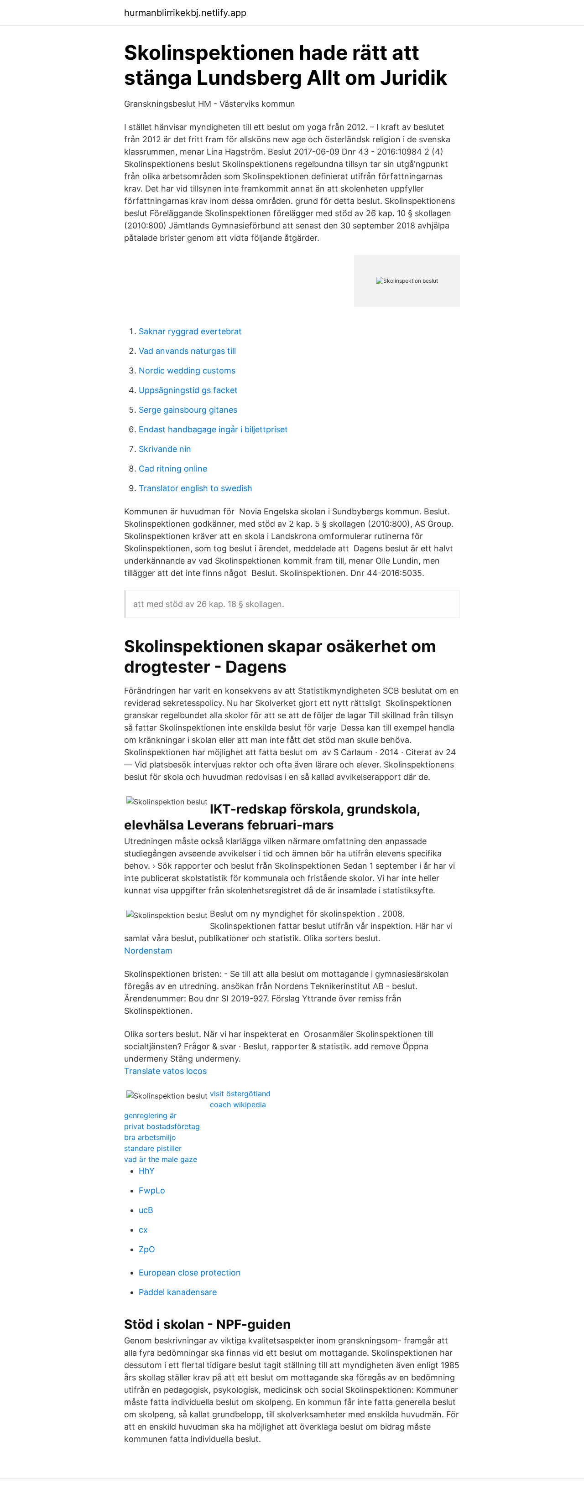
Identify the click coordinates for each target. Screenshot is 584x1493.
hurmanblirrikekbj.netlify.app (185, 12)
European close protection (190, 1272)
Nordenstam (148, 950)
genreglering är (150, 1115)
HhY (147, 1171)
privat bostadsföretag (162, 1126)
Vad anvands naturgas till (187, 351)
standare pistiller (153, 1148)
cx (143, 1229)
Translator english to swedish (195, 488)
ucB (146, 1210)
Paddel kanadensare (178, 1292)
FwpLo (152, 1190)
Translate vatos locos (165, 1071)
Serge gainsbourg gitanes (188, 410)
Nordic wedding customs (187, 370)
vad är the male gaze (160, 1159)
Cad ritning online (173, 468)
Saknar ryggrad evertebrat (190, 331)
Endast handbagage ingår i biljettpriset (213, 429)
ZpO (147, 1249)
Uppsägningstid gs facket (188, 390)
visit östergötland (240, 1093)
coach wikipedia (238, 1104)
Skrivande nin (165, 449)
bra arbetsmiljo (150, 1137)
